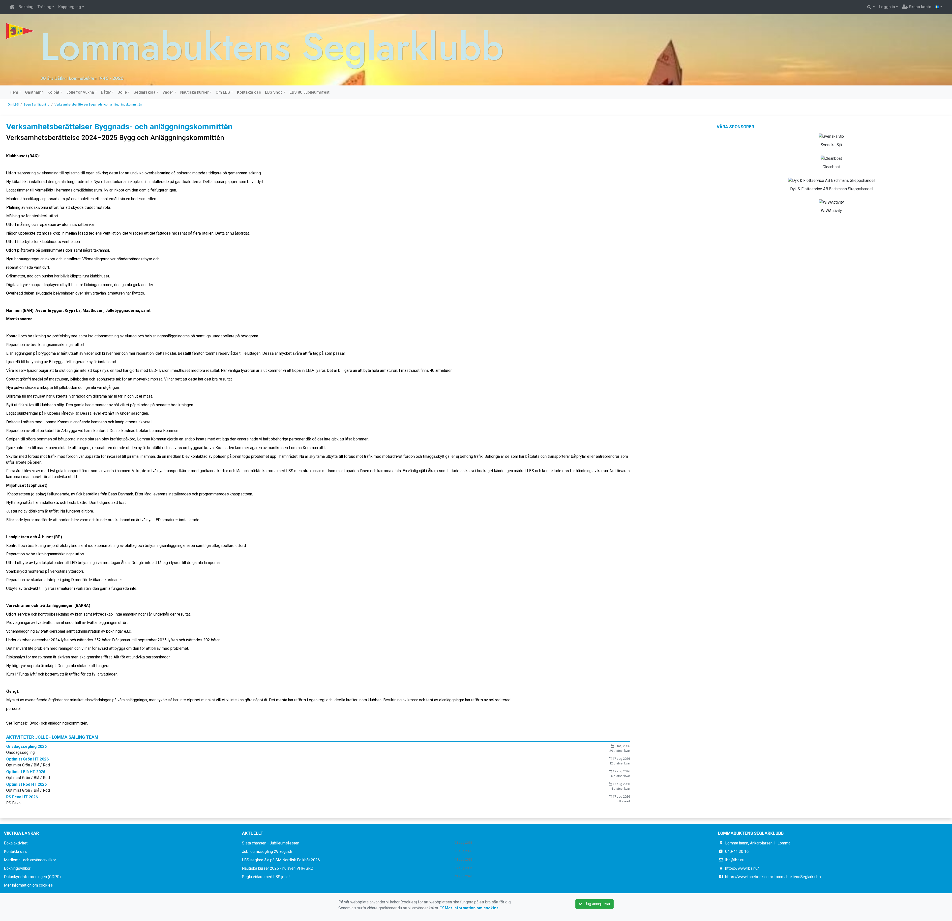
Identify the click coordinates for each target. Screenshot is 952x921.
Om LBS (223, 92)
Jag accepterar (596, 903)
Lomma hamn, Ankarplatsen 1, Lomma (757, 843)
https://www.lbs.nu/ (742, 868)
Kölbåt (53, 92)
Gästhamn (34, 92)
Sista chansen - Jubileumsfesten (270, 843)
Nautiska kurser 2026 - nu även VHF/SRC (277, 868)
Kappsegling (69, 6)
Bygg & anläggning (36, 104)
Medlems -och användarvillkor (30, 860)
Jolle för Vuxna (80, 92)
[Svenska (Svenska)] (938, 7)
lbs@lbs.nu (734, 860)
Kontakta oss (249, 92)
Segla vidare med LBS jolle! (266, 876)
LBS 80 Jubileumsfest (309, 92)
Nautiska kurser (194, 92)
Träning (44, 6)
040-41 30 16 (737, 851)
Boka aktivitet (16, 843)
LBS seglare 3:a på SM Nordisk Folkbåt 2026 (281, 860)
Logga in (887, 6)
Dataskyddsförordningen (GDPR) (32, 876)
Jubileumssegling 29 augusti (267, 851)
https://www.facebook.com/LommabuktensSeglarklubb (773, 876)
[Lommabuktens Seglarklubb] (20, 30)
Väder (167, 92)
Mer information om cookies (28, 885)
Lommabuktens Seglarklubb (272, 46)
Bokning (26, 6)
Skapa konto (919, 6)
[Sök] (871, 7)
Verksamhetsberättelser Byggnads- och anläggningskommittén (98, 104)
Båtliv (106, 92)
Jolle (122, 92)
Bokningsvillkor (17, 868)
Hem (14, 92)
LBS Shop (274, 92)
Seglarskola (144, 92)
